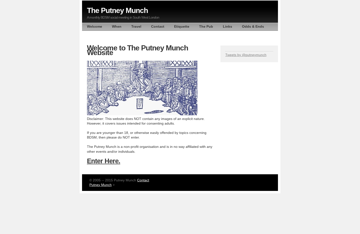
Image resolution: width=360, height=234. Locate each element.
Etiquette (181, 26)
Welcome (94, 26)
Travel (136, 26)
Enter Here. (103, 161)
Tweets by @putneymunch (245, 55)
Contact (157, 26)
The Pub (206, 26)
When (116, 26)
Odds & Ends (253, 26)
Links (227, 26)
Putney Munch (100, 185)
